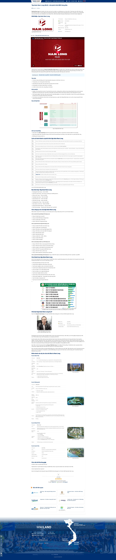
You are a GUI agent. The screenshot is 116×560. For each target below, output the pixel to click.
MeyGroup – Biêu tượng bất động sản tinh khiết (48, 492)
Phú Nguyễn (65, 482)
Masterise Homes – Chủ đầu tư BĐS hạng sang (75, 492)
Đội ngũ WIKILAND (48, 554)
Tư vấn (68, 1)
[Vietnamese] (83, 1)
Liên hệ (81, 1)
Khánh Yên (54, 482)
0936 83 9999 (40, 533)
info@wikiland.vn (43, 540)
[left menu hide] (1, 555)
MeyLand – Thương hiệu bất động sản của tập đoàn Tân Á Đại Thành (48, 508)
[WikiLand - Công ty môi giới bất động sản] (36, 1)
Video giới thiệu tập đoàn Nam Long (42, 35)
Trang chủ (49, 1)
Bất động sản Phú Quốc (59, 1)
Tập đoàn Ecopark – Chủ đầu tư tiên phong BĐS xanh (75, 508)
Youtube (46, 543)
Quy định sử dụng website (70, 554)
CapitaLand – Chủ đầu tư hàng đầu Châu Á (48, 499)
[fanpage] (1, 549)
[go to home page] (1, 536)
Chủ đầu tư (38, 8)
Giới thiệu (75, 1)
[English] (85, 1)
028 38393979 (51, 533)
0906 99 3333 (40, 535)
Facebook (41, 543)
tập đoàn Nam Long (44, 16)
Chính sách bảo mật (62, 554)
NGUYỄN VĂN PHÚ (41, 554)
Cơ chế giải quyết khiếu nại (79, 554)
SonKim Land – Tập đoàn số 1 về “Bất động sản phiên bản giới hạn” (75, 500)
